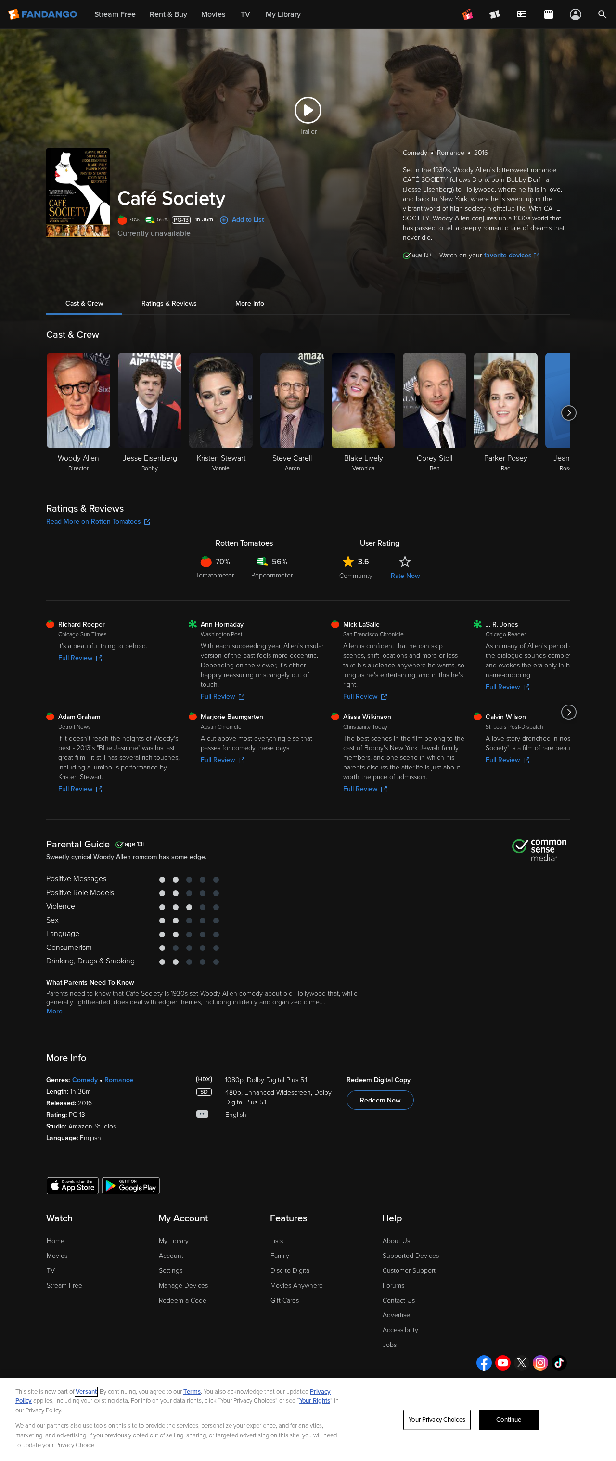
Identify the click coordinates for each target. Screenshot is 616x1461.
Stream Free (64, 1286)
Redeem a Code (182, 1300)
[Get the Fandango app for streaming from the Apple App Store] (72, 1185)
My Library (174, 1241)
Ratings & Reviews (169, 303)
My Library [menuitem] (283, 14)
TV (51, 1271)
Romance (118, 1080)
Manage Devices (183, 1286)
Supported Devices (411, 1256)
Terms (192, 1392)
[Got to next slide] (569, 413)
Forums (393, 1286)
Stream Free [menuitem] (115, 14)
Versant (86, 1392)
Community (355, 576)
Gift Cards (284, 1300)
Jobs (390, 1345)
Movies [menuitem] (213, 14)
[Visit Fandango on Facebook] (484, 1363)
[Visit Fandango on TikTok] (559, 1363)
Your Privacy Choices (437, 1419)
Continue (508, 1419)
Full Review (75, 658)
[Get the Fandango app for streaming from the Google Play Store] (131, 1185)
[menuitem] (521, 14)
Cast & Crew (84, 303)
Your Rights (314, 1401)
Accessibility (400, 1330)
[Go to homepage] (43, 14)
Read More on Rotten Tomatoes (93, 521)
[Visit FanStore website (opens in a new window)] (548, 14)
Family (279, 1256)
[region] (308, 1419)
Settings (170, 1271)
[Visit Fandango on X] (521, 1363)
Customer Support (409, 1271)
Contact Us (399, 1300)
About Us (396, 1241)
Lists (276, 1241)
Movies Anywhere (296, 1286)
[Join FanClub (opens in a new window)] (468, 14)
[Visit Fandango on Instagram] (540, 1363)
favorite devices (508, 255)
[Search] (602, 14)
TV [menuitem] (245, 14)
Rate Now (405, 576)
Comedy (85, 1080)
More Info (249, 303)
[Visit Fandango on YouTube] (503, 1363)
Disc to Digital (290, 1271)
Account (171, 1256)
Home (55, 1241)
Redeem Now (380, 1100)
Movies (57, 1256)
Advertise (396, 1315)
